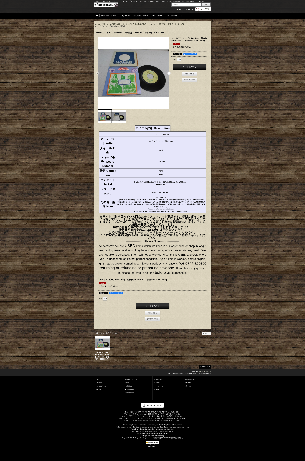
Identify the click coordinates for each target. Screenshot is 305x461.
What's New (159, 379)
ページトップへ (206, 366)
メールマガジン (160, 386)
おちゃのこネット (204, 371)
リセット (207, 333)
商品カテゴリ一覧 (131, 379)
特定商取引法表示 (190, 379)
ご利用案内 (188, 382)
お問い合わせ (189, 74)
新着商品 (129, 386)
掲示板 (158, 389)
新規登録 (190, 9)
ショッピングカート (103, 386)
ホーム (99, 379)
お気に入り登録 (189, 80)
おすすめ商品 (130, 389)
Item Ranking (130, 392)
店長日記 (158, 382)
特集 (127, 382)
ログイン (181, 9)
